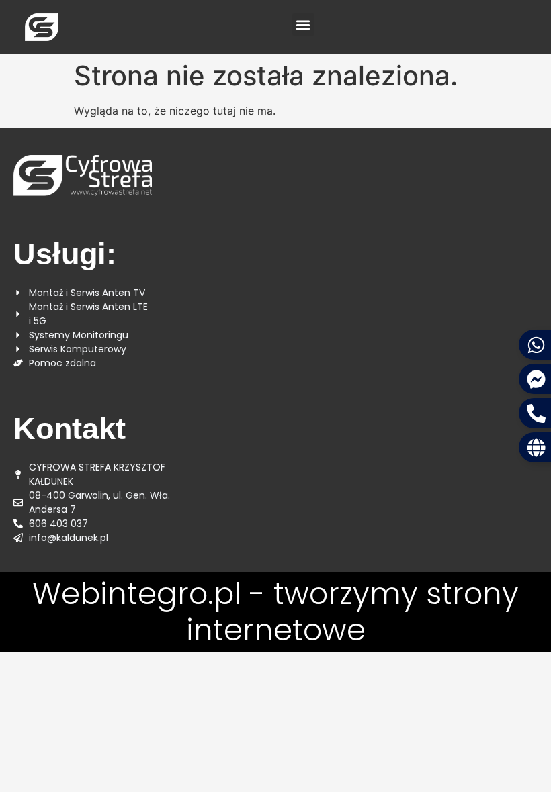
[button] (303, 24)
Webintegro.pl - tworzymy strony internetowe (275, 612)
